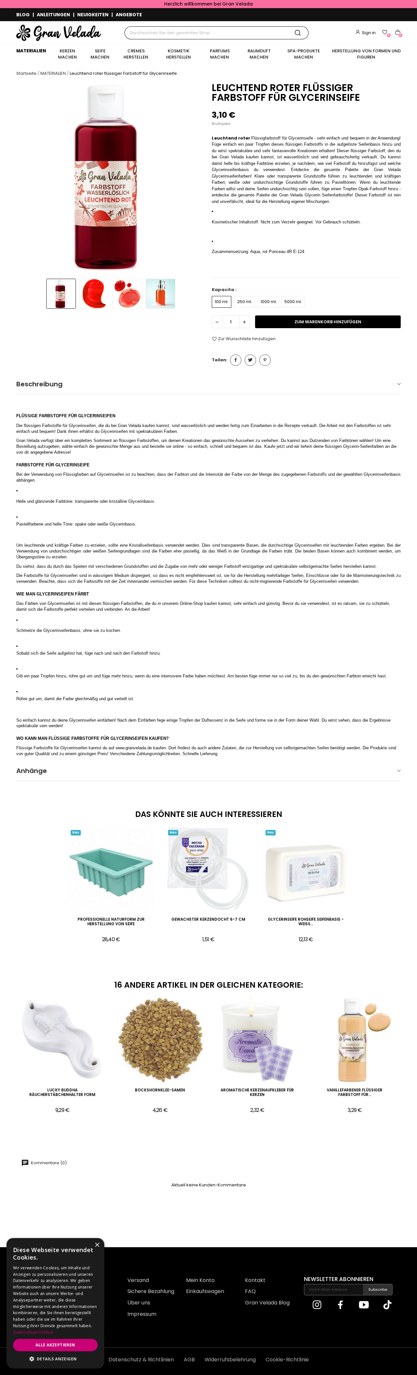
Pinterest (265, 360)
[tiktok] (387, 1305)
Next (194, 178)
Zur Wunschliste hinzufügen (247, 338)
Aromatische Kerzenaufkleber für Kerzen (257, 1092)
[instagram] (317, 1305)
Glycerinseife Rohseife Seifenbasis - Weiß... (306, 922)
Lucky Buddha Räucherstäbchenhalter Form (62, 1092)
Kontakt (255, 1280)
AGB (189, 1359)
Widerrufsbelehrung (230, 1359)
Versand (138, 1280)
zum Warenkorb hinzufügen (328, 322)
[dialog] (55, 1303)
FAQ (250, 1291)
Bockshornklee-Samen (160, 1090)
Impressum (141, 1314)
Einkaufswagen (205, 1291)
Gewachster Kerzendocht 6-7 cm (208, 919)
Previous (27, 178)
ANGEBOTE (129, 14)
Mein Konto (200, 1280)
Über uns (138, 1302)
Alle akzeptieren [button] (55, 1345)
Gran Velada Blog (267, 1302)
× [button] (96, 1245)
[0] (385, 32)
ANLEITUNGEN (53, 14)
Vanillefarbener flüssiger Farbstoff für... (354, 1092)
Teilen (235, 360)
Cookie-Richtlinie (287, 1359)
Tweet (250, 360)
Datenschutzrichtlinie (33, 1332)
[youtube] (364, 1305)
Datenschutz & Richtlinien (141, 1359)
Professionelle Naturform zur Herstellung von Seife (111, 922)
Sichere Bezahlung (150, 1291)
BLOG (23, 14)
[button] (55, 1358)
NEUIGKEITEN (92, 14)
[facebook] (340, 1305)
